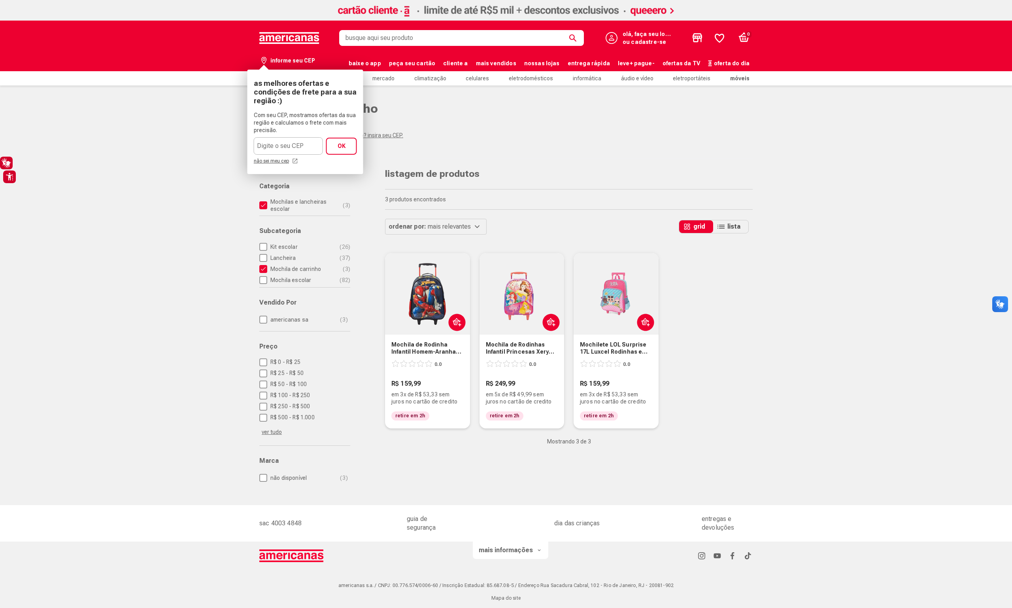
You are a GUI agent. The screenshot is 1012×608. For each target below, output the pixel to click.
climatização (430, 78)
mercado (383, 78)
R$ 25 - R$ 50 (287, 373)
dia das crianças (577, 523)
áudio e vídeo (637, 78)
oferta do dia (732, 63)
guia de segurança (421, 523)
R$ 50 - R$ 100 (288, 384)
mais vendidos (496, 63)
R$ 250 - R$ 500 (290, 406)
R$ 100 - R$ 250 (290, 395)
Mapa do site (506, 598)
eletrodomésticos (531, 78)
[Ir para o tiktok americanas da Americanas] (748, 556)
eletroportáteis (691, 78)
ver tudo (272, 432)
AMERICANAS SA (308, 319)
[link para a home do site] (289, 38)
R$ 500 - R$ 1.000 (292, 417)
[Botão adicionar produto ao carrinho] (455, 322)
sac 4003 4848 (280, 523)
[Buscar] (574, 38)
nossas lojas (542, 63)
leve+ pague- (636, 63)
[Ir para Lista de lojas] (697, 37)
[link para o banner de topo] (506, 18)
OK (342, 146)
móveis (740, 78)
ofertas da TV (681, 63)
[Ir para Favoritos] (719, 37)
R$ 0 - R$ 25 (285, 362)
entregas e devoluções (718, 523)
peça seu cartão (412, 63)
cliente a (455, 63)
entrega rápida (589, 63)
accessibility (9, 176)
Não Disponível (308, 478)
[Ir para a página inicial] (291, 555)
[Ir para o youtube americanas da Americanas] (717, 556)
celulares (477, 78)
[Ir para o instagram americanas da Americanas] (701, 556)
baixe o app (365, 63)
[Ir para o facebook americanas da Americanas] (732, 556)
